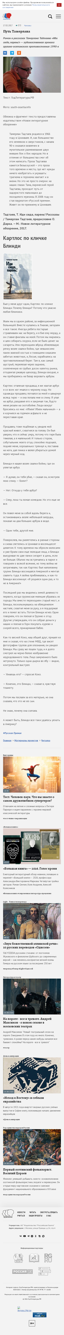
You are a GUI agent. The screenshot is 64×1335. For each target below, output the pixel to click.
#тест (5, 818)
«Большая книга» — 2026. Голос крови (30, 868)
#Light (21, 968)
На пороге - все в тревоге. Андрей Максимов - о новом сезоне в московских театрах (27, 1022)
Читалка (27, 25)
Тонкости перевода (18, 902)
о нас (48, 1215)
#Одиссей (28, 968)
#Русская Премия (12, 733)
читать (32, 1212)
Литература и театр (12, 977)
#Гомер (15, 968)
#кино (11, 818)
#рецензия (46, 893)
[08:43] (32, 904)
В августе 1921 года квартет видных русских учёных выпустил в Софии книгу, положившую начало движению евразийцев (32, 1110)
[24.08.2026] (32, 979)
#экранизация (20, 818)
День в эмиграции (11, 1056)
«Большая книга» (10, 827)
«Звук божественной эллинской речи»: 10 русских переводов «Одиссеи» (30, 945)
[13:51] (32, 829)
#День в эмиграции (11, 1119)
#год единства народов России (16, 1194)
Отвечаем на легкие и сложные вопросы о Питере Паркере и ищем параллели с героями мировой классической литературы (28, 810)
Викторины (8, 755)
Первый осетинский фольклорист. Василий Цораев (27, 1171)
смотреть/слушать (49, 1212)
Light (5, 902)
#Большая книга (10, 893)
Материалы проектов (26, 740)
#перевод (7, 968)
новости (21, 1212)
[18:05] (32, 757)
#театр (6, 1047)
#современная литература (29, 893)
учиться (21, 1215)
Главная (7, 740)
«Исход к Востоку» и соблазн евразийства (23, 1099)
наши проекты (35, 1215)
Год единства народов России (16, 1128)
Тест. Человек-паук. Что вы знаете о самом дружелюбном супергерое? (28, 798)
